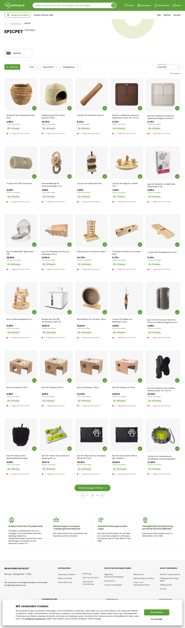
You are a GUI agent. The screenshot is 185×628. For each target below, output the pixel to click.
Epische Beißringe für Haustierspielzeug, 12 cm (52, 184)
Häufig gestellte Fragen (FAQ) (169, 579)
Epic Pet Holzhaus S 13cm (17, 387)
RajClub (167, 15)
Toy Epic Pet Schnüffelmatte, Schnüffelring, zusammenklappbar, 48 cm (161, 457)
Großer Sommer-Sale (43, 15)
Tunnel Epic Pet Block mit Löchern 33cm (126, 252)
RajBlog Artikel (166, 585)
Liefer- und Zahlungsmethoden (142, 583)
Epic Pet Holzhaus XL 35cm (123, 387)
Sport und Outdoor (91, 577)
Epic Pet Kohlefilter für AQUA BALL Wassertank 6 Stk (161, 185)
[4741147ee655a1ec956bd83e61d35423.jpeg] (91, 434)
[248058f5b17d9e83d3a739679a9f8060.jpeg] (126, 298)
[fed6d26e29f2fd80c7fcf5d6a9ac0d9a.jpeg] (163, 367)
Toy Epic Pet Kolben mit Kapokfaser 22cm (122, 320)
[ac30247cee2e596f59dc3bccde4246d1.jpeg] (91, 230)
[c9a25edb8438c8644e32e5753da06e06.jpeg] (163, 231)
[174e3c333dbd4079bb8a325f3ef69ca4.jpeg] (21, 230)
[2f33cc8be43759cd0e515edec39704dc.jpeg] (163, 298)
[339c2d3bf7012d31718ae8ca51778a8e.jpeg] (126, 434)
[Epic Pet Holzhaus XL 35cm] (126, 366)
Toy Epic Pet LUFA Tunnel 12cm (19, 183)
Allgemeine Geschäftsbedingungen (114, 575)
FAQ (159, 15)
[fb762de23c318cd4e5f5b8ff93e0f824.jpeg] (56, 434)
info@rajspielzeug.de (15, 585)
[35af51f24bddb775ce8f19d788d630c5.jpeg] (126, 162)
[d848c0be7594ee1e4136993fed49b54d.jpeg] (163, 435)
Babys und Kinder (65, 578)
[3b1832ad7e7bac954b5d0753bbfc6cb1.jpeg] (21, 434)
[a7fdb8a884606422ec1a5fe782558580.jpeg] (56, 230)
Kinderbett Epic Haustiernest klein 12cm (21, 116)
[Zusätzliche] (102, 495)
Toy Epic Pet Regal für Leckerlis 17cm (125, 184)
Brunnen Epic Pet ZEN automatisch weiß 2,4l (51, 320)
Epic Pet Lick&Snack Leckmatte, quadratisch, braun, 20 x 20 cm (125, 116)
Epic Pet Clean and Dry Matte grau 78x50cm (124, 457)
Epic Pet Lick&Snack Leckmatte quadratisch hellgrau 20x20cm (160, 117)
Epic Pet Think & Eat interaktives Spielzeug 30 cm (55, 457)
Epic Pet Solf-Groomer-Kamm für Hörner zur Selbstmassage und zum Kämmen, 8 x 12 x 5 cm (162, 321)
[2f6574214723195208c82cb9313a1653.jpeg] (56, 162)
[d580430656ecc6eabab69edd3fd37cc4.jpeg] (21, 162)
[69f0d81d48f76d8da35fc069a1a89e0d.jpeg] (126, 230)
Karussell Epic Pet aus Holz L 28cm (91, 319)
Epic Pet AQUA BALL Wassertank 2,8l (20, 252)
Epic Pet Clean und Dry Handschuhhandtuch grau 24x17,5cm (17, 457)
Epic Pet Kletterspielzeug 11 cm (19, 319)
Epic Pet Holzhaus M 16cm (52, 387)
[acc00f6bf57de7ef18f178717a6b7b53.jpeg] (163, 163)
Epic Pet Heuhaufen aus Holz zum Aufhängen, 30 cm (55, 252)
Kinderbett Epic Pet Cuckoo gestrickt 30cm (53, 116)
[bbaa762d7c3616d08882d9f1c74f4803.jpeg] (56, 94)
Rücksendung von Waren (144, 578)
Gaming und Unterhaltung (88, 582)
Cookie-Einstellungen (113, 585)
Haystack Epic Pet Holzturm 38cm (91, 251)
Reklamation (139, 574)
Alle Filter (14, 67)
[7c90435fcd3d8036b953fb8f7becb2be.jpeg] (91, 162)
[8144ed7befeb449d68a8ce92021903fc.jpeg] (56, 298)
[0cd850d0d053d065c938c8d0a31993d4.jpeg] (163, 95)
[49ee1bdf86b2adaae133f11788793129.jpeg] (21, 298)
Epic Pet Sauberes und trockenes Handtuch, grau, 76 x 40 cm (161, 389)
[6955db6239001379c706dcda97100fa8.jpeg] (21, 94)
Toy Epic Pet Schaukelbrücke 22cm (162, 252)
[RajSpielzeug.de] (5, 23)
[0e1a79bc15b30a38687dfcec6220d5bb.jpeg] (91, 366)
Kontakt (177, 15)
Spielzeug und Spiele (66, 574)
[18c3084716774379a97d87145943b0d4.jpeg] (56, 366)
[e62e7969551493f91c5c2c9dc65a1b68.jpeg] (91, 94)
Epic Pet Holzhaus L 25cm (88, 387)
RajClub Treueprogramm (170, 574)
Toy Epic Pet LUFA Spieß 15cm (89, 183)
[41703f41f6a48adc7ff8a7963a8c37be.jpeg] (21, 366)
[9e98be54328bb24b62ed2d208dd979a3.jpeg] (126, 94)
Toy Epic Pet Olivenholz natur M (90, 115)
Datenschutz (109, 581)
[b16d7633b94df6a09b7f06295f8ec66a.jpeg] (91, 298)
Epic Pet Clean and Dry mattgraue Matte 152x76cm (91, 457)
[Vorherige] (83, 495)
